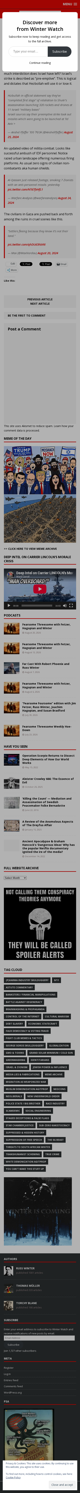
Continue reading (40, 63)
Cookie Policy (13, 1477)
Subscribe (59, 51)
